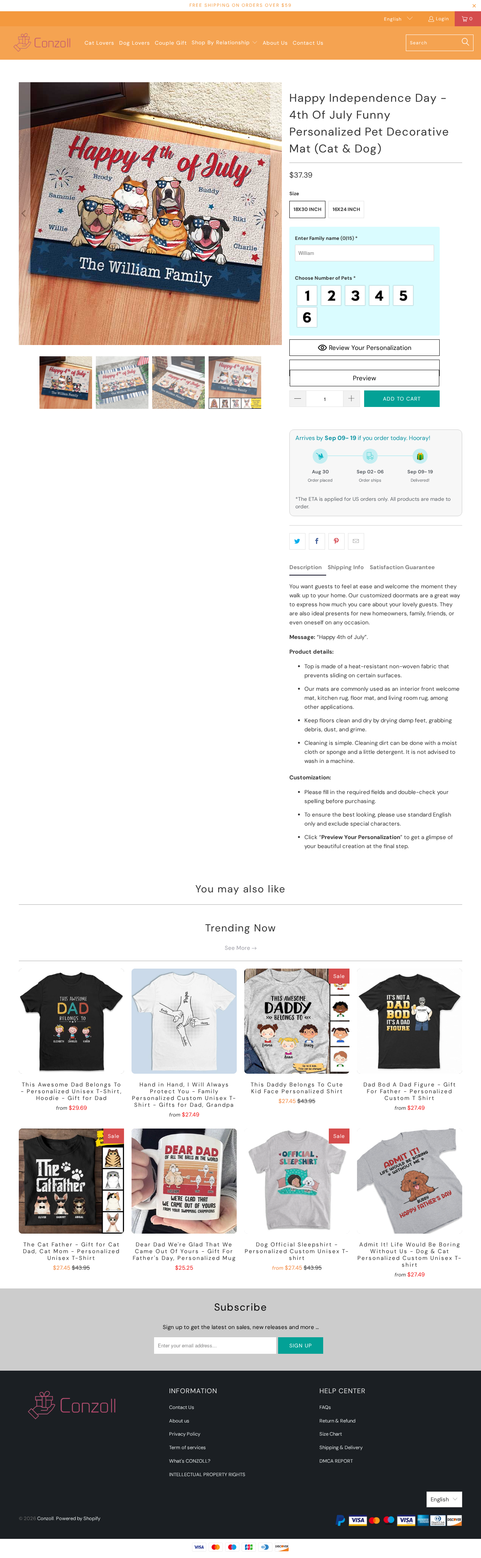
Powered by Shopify (78, 1518)
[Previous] (24, 213)
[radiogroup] (364, 306)
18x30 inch (307, 209)
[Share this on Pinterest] (336, 541)
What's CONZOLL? (189, 1461)
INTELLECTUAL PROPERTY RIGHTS (207, 1474)
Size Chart (330, 1434)
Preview (364, 378)
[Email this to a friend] (356, 541)
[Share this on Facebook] (317, 541)
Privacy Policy (184, 1434)
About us (179, 1421)
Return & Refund (337, 1421)
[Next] (276, 213)
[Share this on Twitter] (297, 541)
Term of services (187, 1447)
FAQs (325, 1407)
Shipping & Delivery (341, 1447)
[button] (225, 42)
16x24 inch (346, 209)
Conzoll (45, 1518)
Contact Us (181, 1407)
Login (442, 19)
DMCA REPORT (336, 1461)
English (393, 19)
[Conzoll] (42, 43)
